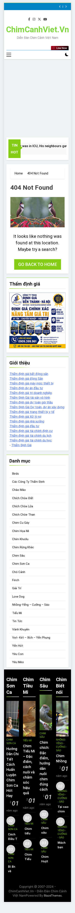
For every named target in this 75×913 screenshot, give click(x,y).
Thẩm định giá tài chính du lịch (30, 436)
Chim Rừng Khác (23, 547)
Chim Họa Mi (20, 531)
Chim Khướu (20, 539)
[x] (39, 19)
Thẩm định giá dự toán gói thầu (31, 402)
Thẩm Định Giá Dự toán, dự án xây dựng (36, 407)
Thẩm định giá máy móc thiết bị (31, 383)
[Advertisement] (37, 98)
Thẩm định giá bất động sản (28, 374)
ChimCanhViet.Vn (37, 29)
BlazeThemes (53, 895)
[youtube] (45, 19)
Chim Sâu (18, 555)
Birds (15, 473)
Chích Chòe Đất (22, 498)
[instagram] (34, 19)
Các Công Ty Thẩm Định (28, 482)
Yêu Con (17, 654)
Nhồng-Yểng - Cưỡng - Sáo (61, 745)
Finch (15, 580)
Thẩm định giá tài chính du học (30, 440)
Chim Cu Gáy (20, 523)
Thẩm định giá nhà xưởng (26, 421)
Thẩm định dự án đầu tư (26, 388)
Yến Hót (17, 645)
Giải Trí (16, 588)
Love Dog (18, 596)
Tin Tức (17, 621)
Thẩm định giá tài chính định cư (31, 431)
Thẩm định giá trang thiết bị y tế (31, 412)
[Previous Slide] (60, 6)
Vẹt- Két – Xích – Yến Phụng (31, 637)
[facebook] (29, 19)
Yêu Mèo (18, 662)
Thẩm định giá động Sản (26, 379)
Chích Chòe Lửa (22, 506)
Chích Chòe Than (23, 514)
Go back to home (37, 264)
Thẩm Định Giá (21, 445)
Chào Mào (19, 490)
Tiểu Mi (17, 613)
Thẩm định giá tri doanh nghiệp (30, 393)
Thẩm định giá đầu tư (24, 426)
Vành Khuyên (20, 629)
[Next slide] (66, 6)
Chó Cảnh (18, 572)
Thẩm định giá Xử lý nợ (25, 417)
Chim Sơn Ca (20, 564)
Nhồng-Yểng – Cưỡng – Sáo (30, 604)
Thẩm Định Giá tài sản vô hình (29, 398)
